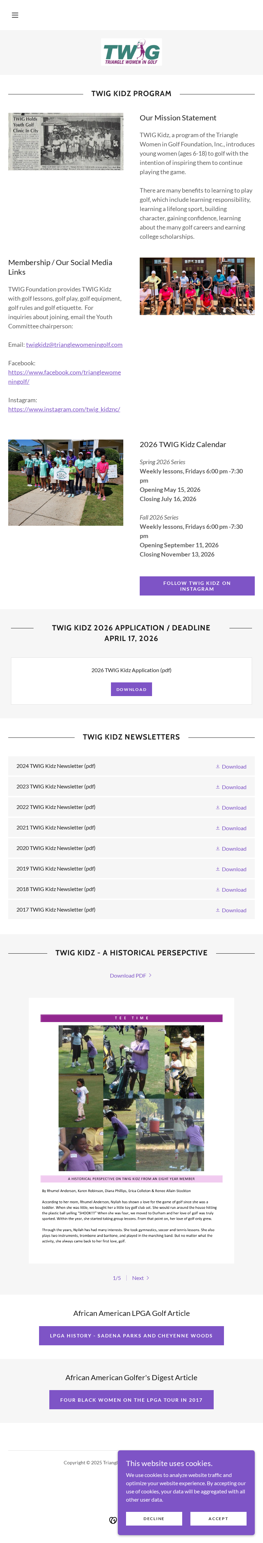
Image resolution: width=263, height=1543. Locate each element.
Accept (218, 1518)
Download (131, 689)
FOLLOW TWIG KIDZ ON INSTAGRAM (197, 586)
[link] (131, 52)
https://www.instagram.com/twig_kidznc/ (64, 409)
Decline (154, 1518)
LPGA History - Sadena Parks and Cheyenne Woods (131, 1335)
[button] (15, 15)
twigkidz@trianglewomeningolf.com (74, 344)
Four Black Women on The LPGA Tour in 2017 (131, 1400)
